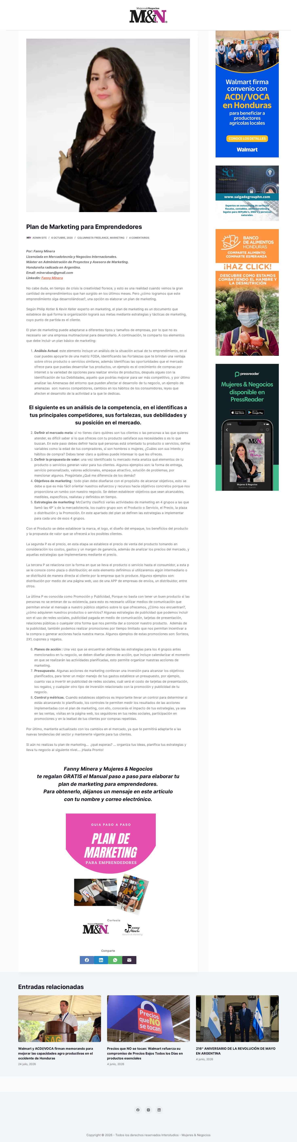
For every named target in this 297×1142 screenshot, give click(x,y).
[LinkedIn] (101, 960)
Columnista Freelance (92, 237)
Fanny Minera (52, 278)
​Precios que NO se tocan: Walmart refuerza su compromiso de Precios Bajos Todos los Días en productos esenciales (145, 1053)
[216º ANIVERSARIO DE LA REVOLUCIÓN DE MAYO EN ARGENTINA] (237, 1018)
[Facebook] (87, 960)
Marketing (117, 237)
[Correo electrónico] (129, 960)
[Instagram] (148, 1110)
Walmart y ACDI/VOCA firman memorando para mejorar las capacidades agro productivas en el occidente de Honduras (55, 1053)
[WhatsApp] (115, 960)
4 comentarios (139, 237)
